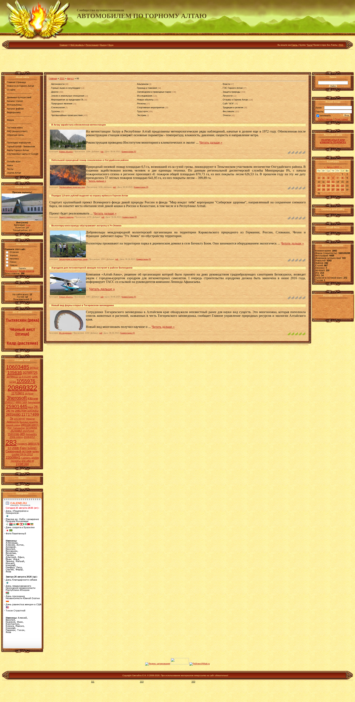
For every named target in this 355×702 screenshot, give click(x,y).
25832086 (13, 434)
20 (333, 185)
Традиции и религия (233, 107)
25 (323, 189)
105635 (14, 372)
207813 (34, 368)
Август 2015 (333, 167)
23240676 (22, 444)
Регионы (141, 103)
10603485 (17, 367)
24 (319, 189)
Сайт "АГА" (228, 103)
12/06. (35, 377)
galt (102, 152)
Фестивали (228, 111)
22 (342, 185)
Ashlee (35, 451)
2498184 (22, 464)
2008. (15, 448)
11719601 (17, 393)
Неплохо (14, 258)
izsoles (16, 454)
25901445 (17, 406)
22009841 (13, 457)
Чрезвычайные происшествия (67, 115)
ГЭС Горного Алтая (233, 88)
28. (36, 407)
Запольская (34, 402)
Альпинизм (143, 84)
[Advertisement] (177, 61)
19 (328, 185)
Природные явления (61, 103)
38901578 (33, 443)
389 (22, 434)
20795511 (12, 376)
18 (323, 185)
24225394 (28, 431)
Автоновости (58, 84)
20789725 (30, 373)
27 (333, 189)
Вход (110, 45)
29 (342, 189)
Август (70, 78)
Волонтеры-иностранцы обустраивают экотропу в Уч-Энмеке (86, 225)
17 (319, 185)
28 (338, 189)
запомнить (325, 115)
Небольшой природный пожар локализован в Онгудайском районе (90, 160)
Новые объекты (145, 99)
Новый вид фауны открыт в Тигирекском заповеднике (82, 305)
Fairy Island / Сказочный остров (21, 449)
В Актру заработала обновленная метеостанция (78, 124)
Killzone (33, 398)
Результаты (11, 271)
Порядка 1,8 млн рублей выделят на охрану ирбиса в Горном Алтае (89, 195)
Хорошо (14, 255)
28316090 (13, 415)
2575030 (29, 393)
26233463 (16, 430)
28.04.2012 (26, 454)
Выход (103, 45)
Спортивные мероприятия (150, 107)
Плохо (13, 262)
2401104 (26, 425)
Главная (63, 45)
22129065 (31, 428)
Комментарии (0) (129, 152)
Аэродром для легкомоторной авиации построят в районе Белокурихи (92, 267)
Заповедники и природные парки (154, 92)
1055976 (25, 381)
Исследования (144, 96)
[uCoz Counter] (180, 663)
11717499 (30, 414)
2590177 (10, 402)
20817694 (21, 410)
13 (333, 182)
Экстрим (141, 115)
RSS (341, 45)
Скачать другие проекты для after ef (25, 459)
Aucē (30, 407)
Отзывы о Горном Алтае (235, 99)
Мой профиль (77, 45)
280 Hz (10, 410)
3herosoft (17, 398)
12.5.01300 (24, 376)
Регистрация (92, 45)
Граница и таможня (147, 88)
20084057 (29, 437)
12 (328, 182)
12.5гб (12, 382)
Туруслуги (142, 111)
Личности (228, 96)
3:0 (9, 448)
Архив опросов (26, 271)
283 (11, 442)
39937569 (21, 402)
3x (11, 418)
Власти (226, 84)
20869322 (22, 388)
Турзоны (55, 111)
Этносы (227, 115)
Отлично (14, 252)
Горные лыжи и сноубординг (66, 88)
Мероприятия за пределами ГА (67, 99)
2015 (62, 78)
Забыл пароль (325, 119)
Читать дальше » (210, 142)
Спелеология (58, 107)
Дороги (54, 92)
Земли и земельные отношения (67, 96)
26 (328, 189)
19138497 (19, 418)
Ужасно (13, 265)
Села (28, 225)
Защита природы (231, 92)
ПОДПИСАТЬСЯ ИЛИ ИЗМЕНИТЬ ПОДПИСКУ (333, 141)
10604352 (33, 410)
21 (338, 185)
